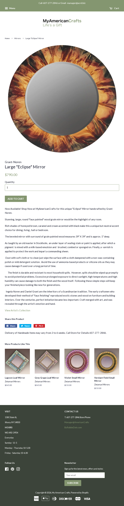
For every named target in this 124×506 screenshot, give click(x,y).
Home (7, 38)
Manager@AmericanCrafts (76, 422)
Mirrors (17, 38)
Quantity (10, 181)
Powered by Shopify (80, 492)
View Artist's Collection (17, 310)
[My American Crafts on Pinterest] (12, 469)
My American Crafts (61, 492)
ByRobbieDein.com (73, 427)
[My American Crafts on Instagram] (18, 469)
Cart (116, 8)
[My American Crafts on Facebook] (7, 469)
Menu (12, 8)
